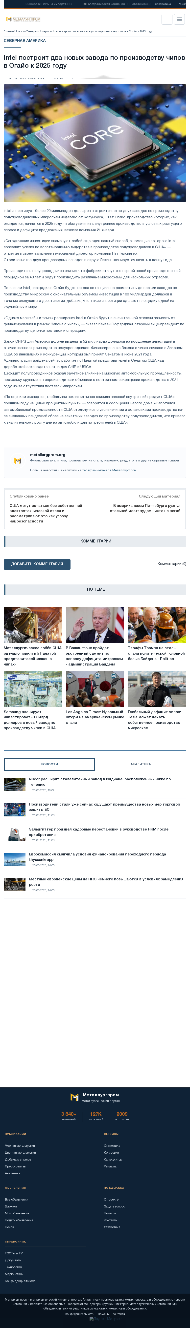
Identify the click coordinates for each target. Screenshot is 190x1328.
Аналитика (12, 1173)
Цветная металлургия (20, 1152)
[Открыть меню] (179, 19)
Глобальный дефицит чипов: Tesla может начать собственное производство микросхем (154, 720)
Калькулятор (113, 1159)
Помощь (110, 1213)
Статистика (163, 4)
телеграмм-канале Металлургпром (109, 470)
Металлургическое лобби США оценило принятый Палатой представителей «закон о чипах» (33, 656)
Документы (13, 1260)
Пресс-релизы (15, 1166)
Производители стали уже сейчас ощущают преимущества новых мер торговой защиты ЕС (104, 807)
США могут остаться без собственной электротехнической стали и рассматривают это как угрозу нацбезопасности (46, 513)
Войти (167, 19)
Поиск (9, 1227)
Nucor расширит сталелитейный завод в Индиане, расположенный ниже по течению (100, 782)
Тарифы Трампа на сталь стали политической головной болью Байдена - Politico (156, 653)
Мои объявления (17, 1213)
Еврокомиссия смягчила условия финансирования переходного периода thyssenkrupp (97, 857)
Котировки (111, 1152)
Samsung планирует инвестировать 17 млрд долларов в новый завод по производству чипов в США (30, 720)
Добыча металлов (18, 1159)
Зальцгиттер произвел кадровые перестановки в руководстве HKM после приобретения (98, 832)
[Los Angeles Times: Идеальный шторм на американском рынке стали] (95, 689)
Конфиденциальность (20, 1281)
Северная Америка (39, 31)
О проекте (111, 1199)
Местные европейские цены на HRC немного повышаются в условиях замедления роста (106, 882)
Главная (9, 31)
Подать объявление (19, 1220)
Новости (20, 31)
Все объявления (16, 1199)
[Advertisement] (95, 945)
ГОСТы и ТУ (14, 1253)
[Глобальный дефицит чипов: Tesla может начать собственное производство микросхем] (157, 689)
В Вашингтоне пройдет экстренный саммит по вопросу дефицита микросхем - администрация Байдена (94, 656)
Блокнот (11, 1206)
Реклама (110, 1166)
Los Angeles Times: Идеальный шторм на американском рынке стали (95, 717)
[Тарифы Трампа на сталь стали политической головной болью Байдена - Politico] (157, 625)
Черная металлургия (20, 1145)
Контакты (111, 1220)
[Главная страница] (22, 19)
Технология (13, 1267)
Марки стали (14, 1274)
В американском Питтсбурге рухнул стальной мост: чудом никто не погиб (145, 508)
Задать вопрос (114, 1206)
